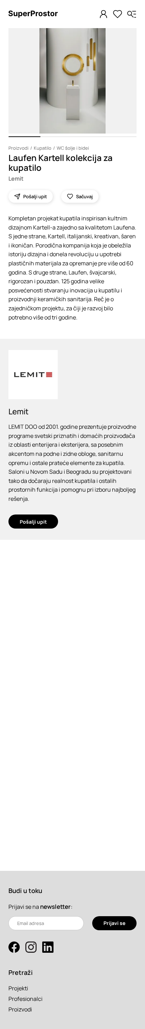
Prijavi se (114, 923)
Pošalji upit (33, 521)
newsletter (55, 906)
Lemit (16, 178)
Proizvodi (18, 148)
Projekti (18, 988)
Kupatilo (42, 148)
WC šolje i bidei (73, 148)
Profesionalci (25, 999)
